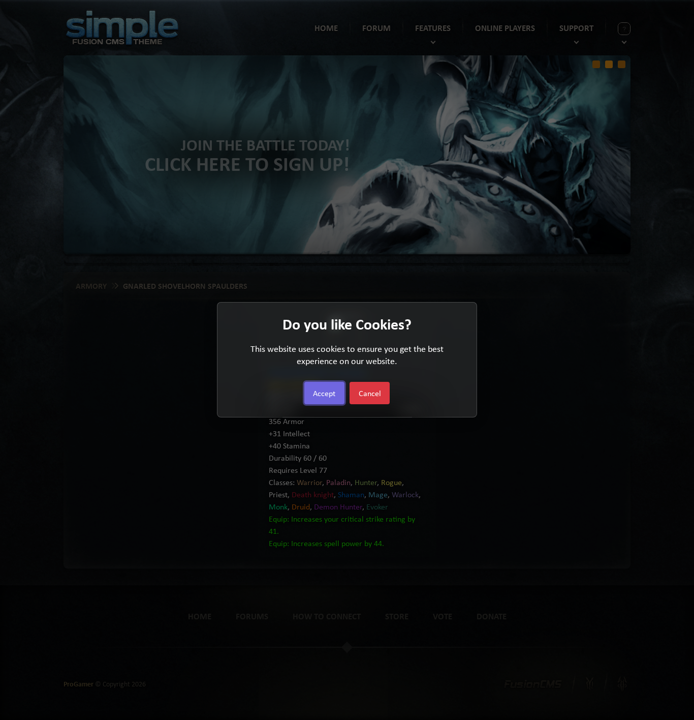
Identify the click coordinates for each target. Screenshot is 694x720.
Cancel (370, 393)
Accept (324, 393)
